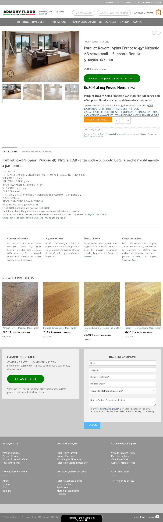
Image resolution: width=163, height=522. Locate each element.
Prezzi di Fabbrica (120, 456)
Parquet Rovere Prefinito (15, 459)
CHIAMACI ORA (25, 379)
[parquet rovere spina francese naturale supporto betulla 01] (40, 56)
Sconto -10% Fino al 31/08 (114, 12)
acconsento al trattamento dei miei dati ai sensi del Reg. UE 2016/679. (123, 411)
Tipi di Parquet (58, 22)
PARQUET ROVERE (95, 214)
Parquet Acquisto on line (69, 480)
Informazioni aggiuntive (36, 151)
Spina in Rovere (99, 134)
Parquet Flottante (66, 456)
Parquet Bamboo (11, 452)
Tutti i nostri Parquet (29, 22)
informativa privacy (109, 408)
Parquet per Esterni (67, 452)
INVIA (91, 425)
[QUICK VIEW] (20, 304)
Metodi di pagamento (68, 490)
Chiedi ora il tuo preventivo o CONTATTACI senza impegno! (34, 217)
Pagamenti (50, 256)
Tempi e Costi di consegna (19, 260)
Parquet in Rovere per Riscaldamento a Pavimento (126, 134)
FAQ (159, 2)
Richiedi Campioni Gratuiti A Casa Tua (111, 78)
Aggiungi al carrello (98, 120)
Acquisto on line (100, 42)
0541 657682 (128, 480)
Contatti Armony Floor (123, 462)
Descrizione (9, 151)
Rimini (5, 480)
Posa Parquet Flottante (69, 459)
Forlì (4, 487)
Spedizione (62, 487)
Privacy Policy (139, 517)
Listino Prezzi (108, 22)
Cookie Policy (154, 517)
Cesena (6, 484)
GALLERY (128, 2)
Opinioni (125, 22)
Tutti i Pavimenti (11, 462)
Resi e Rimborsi (65, 484)
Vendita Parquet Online (123, 452)
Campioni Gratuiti (84, 22)
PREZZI (33, 204)
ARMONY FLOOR (112, 2)
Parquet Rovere (10, 456)
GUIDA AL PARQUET (144, 2)
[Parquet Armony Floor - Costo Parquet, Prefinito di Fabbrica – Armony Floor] (19, 11)
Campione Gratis (130, 260)
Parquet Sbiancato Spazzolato (72, 462)
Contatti (139, 22)
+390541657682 (84, 12)
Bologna (6, 490)
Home (86, 42)
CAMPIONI (43, 207)
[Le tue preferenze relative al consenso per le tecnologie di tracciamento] (157, 516)
